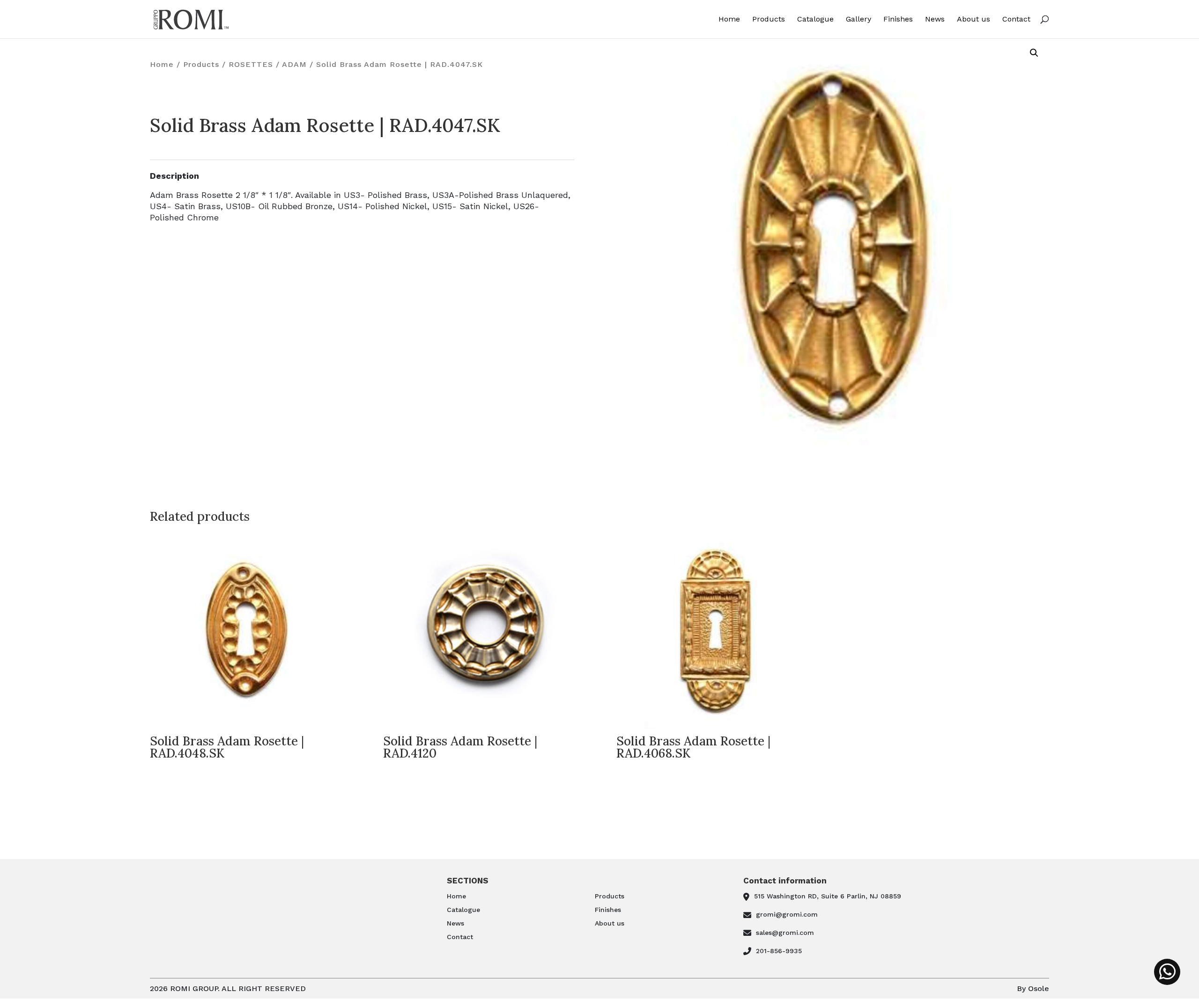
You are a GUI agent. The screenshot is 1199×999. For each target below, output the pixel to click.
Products (768, 19)
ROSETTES (251, 64)
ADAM (294, 64)
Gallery (858, 19)
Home (729, 19)
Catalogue (815, 19)
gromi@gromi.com (787, 914)
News (935, 19)
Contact (1016, 19)
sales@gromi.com (785, 932)
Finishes (898, 19)
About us (973, 19)
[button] (1034, 52)
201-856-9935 (779, 951)
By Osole (1033, 988)
